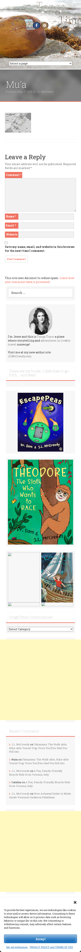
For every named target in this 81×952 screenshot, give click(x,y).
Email (11, 225)
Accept (41, 939)
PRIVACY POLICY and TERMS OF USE (51, 947)
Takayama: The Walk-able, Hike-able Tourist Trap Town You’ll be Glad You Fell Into (38, 748)
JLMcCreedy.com (20, 356)
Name (11, 216)
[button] (75, 902)
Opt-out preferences (17, 947)
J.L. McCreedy (45, 91)
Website (11, 234)
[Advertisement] (40, 679)
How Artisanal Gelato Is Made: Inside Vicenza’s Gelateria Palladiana (40, 795)
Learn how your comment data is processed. (39, 280)
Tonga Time (45, 336)
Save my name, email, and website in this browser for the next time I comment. (40, 249)
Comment (13, 175)
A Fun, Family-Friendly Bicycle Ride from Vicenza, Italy (35, 772)
